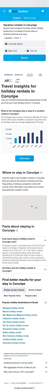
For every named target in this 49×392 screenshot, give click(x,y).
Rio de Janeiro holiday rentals (16, 325)
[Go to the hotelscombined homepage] (18, 11)
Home (6, 383)
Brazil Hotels (15, 383)
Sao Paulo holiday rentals (14, 322)
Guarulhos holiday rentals (14, 343)
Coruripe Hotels (34, 383)
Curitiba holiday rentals (13, 339)
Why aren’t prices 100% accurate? (19, 371)
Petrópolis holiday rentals (14, 329)
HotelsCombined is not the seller (18, 362)
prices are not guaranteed (19, 356)
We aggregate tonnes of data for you (20, 367)
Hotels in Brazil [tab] (35, 290)
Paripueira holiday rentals (14, 318)
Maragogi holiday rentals (13, 308)
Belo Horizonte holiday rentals (16, 336)
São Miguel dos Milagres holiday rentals (20, 315)
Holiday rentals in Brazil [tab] (14, 290)
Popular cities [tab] (31, 295)
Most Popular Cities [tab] (12, 295)
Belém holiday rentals (12, 332)
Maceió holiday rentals (12, 311)
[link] (24, 158)
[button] (4, 11)
